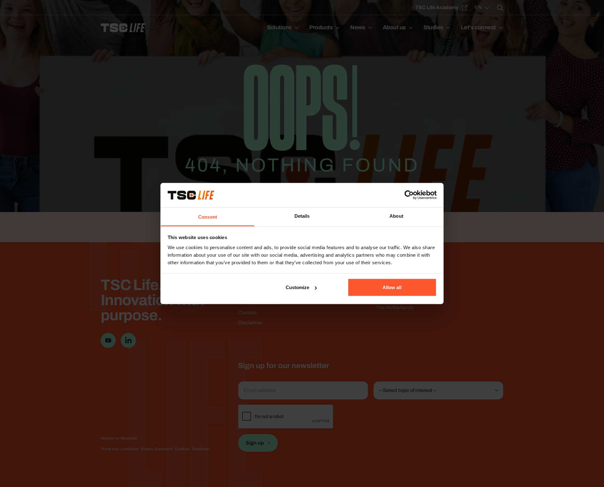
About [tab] (396, 215)
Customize (297, 287)
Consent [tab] (207, 216)
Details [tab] (302, 215)
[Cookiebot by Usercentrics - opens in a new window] (409, 195)
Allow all (392, 287)
